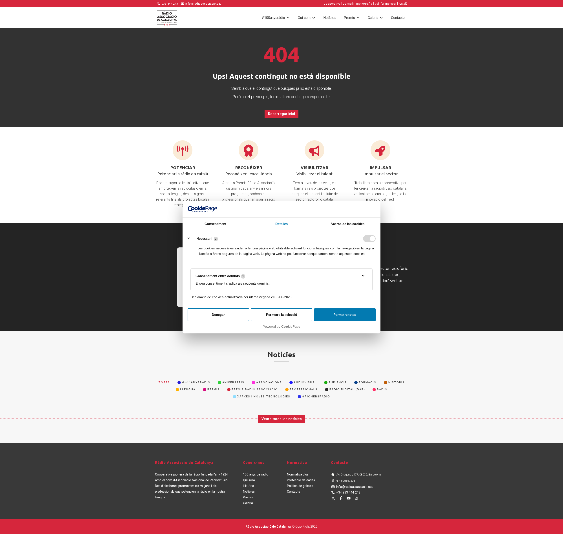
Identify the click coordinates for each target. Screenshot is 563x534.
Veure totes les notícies (281, 419)
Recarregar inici (281, 114)
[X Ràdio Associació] (333, 498)
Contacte (398, 18)
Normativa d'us (298, 474)
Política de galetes (300, 486)
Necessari (204, 238)
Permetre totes (344, 314)
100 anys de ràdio (255, 474)
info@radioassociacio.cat (203, 3)
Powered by (281, 326)
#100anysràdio (274, 18)
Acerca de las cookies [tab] (347, 224)
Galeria (373, 18)
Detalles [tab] (281, 224)
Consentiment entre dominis (220, 276)
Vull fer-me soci (385, 3)
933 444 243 (169, 3)
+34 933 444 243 (348, 492)
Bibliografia (364, 3)
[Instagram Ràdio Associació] (356, 498)
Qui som (304, 18)
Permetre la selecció (281, 314)
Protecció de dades (301, 480)
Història (248, 486)
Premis (350, 18)
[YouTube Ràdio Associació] (348, 498)
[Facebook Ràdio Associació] (341, 498)
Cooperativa (332, 3)
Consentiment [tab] (215, 224)
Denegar (218, 314)
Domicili (348, 3)
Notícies (329, 18)
